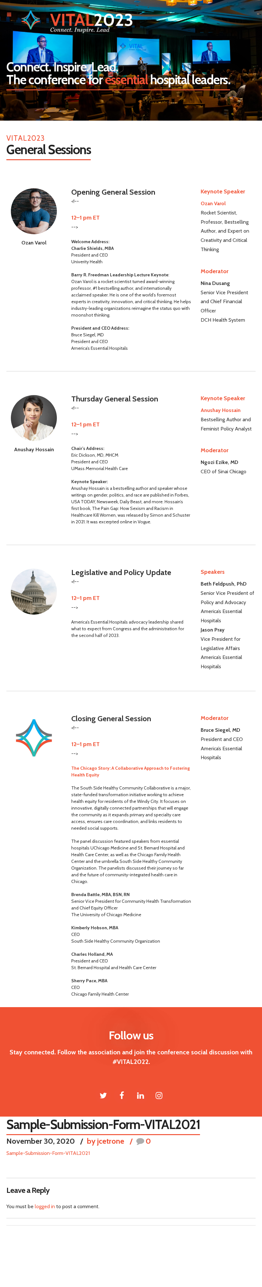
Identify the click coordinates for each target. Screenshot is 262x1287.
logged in (45, 1206)
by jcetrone (105, 1141)
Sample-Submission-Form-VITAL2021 (48, 1153)
